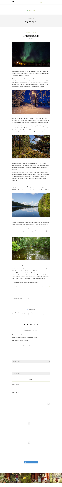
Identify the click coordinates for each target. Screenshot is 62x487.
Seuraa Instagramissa (32, 462)
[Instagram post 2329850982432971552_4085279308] (40, 450)
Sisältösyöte (15, 387)
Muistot (34, 32)
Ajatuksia (28, 32)
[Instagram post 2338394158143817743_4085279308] (21, 431)
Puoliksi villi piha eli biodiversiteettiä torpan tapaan (24, 337)
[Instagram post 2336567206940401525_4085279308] (21, 450)
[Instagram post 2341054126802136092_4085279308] (21, 411)
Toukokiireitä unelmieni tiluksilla (20, 340)
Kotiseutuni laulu (31, 35)
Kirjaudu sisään (15, 384)
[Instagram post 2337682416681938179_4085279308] (40, 431)
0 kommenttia (15, 286)
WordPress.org (15, 392)
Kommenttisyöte (16, 389)
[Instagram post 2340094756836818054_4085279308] (40, 411)
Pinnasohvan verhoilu (17, 335)
